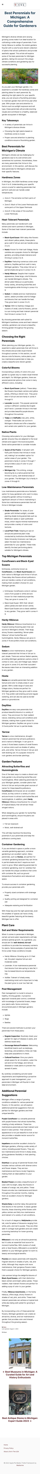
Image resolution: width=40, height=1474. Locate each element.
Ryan (5, 1327)
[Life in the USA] (20, 4)
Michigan (4, 1332)
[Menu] (3, 4)
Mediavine (20, 1465)
